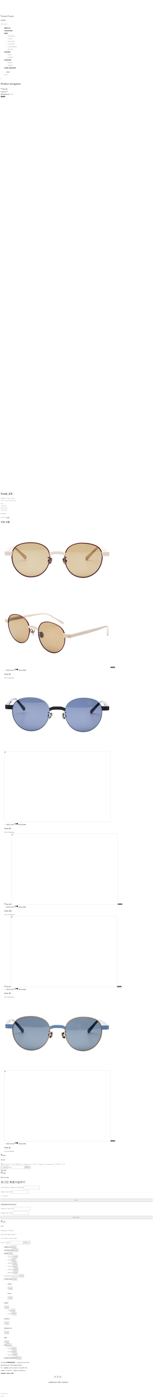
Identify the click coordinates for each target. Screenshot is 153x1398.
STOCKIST (7, 52)
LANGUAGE (7, 60)
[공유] (5, 1393)
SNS (5, 1345)
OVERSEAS (10, 57)
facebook (10, 1348)
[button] (9, 824)
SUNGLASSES (11, 41)
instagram (10, 1351)
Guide (12, 1373)
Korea (9, 1310)
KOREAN (10, 62)
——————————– (11, 1275)
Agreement (3, 1373)
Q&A (59, 1382)
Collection (8, 30)
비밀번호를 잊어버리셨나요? (8, 1204)
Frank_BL (7, 1147)
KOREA (10, 54)
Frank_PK (7, 993)
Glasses (9, 1259)
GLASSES (10, 38)
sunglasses (10, 1263)
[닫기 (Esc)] (6, 1393)
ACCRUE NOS (11, 44)
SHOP (6, 33)
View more (3, 1170)
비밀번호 (6, 1192)
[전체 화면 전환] (3, 1393)
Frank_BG (7, 674)
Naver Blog (10, 1354)
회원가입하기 (76, 1217)
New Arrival (10, 1256)
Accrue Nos (10, 1266)
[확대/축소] (1, 1393)
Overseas (10, 1313)
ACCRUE (3, 20)
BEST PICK (10, 49)
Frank (7, 94)
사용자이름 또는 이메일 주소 (12, 1187)
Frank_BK (7, 828)
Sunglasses (4, 94)
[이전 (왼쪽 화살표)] (1, 1396)
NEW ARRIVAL (11, 36)
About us (7, 28)
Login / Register (10, 68)
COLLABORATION (12, 46)
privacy (8, 1373)
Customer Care (52, 1382)
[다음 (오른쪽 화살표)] (3, 1396)
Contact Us (65, 1382)
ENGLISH (10, 65)
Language (8, 1279)
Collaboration (10, 1269)
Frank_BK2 (8, 911)
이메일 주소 (7, 1208)
